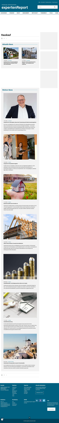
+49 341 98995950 (5, 390)
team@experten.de (6, 404)
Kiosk (26, 402)
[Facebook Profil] (40, 400)
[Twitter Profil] (44, 400)
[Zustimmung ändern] (2, 419)
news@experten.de (4, 406)
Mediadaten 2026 (39, 392)
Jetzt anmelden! (51, 409)
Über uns (2, 401)
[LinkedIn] (37, 400)
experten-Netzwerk (4, 402)
